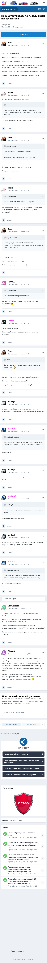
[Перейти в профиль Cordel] (4, 322)
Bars (8, 25)
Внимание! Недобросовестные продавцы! (20, 775)
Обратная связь (17, 951)
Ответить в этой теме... (15, 712)
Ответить (23, 34)
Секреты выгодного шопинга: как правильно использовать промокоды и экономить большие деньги (23, 857)
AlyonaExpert (12, 837)
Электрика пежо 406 (20, 27)
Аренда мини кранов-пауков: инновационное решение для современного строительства (19, 869)
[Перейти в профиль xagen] (4, 93)
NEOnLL (11, 282)
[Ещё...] (43, 43)
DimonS (11, 651)
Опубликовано (18, 45)
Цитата (9, 83)
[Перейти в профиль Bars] (4, 44)
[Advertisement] (23, 918)
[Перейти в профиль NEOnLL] (4, 283)
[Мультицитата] (3, 83)
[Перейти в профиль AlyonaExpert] (5, 834)
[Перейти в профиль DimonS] (4, 652)
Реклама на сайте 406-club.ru (16, 754)
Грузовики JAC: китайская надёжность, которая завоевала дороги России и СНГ (23, 845)
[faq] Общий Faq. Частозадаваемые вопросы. (22, 768)
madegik (11, 401)
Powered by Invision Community (23, 959)
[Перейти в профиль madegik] (4, 403)
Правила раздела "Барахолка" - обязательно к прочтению (21, 761)
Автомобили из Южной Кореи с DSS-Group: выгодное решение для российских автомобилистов (22, 881)
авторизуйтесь (32, 701)
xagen (10, 92)
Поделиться (12, 724)
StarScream (13, 606)
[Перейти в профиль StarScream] (4, 607)
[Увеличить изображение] (12, 304)
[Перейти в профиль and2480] (4, 429)
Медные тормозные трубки (12, 820)
